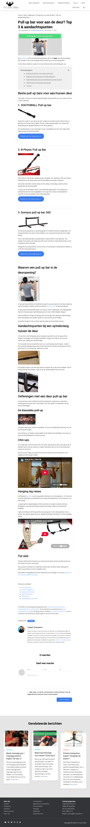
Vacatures (7, 806)
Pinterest (14, 822)
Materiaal (31, 15)
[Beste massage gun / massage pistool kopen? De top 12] (16, 739)
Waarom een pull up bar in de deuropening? (40, 76)
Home (20, 15)
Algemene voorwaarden (41, 804)
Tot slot (28, 86)
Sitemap (36, 809)
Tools (75, 3)
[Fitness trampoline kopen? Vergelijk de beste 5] (73, 741)
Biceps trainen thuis (28, 592)
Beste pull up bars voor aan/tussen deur (39, 73)
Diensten (7, 809)
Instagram (68, 640)
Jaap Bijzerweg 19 (68, 804)
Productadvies (48, 3)
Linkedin (20, 822)
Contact (6, 804)
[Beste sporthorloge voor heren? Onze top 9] (45, 738)
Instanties (36, 811)
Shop (83, 3)
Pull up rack (25, 596)
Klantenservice (38, 814)
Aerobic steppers (27, 590)
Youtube (5, 822)
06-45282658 (69, 809)
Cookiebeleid (37, 801)
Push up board (26, 587)
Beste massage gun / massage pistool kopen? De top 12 (15, 756)
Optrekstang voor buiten (29, 598)
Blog (25, 15)
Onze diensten (33, 3)
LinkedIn (57, 640)
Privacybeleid (37, 806)
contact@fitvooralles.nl (74, 814)
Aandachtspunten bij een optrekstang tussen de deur (44, 80)
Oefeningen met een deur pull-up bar (38, 83)
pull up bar (24, 58)
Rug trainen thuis (27, 594)
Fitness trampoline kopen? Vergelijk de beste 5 (72, 756)
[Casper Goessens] (21, 629)
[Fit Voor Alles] (11, 5)
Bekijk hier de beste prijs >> (30, 136)
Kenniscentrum (63, 3)
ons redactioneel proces (58, 611)
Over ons (75, 7)
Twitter (62, 640)
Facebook (17, 822)
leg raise (29, 496)
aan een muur (50, 306)
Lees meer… (15, 779)
